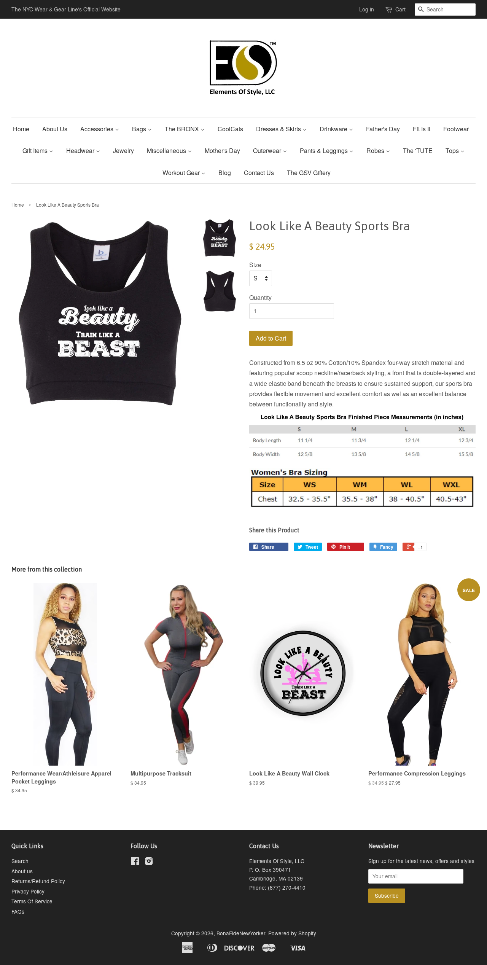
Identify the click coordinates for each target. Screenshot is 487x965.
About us (22, 871)
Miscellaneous (167, 150)
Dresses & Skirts (279, 128)
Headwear (81, 150)
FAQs (17, 911)
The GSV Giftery (309, 172)
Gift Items (35, 150)
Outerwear (268, 150)
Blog (224, 172)
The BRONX (183, 128)
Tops (453, 150)
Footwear (456, 128)
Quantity (260, 297)
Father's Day (383, 128)
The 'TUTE (418, 150)
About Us (54, 128)
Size (255, 264)
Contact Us (259, 172)
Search (20, 861)
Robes (376, 150)
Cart (400, 9)
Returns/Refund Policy (38, 881)
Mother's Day (222, 150)
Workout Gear (181, 172)
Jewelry (123, 150)
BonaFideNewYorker (240, 933)
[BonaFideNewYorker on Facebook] (135, 862)
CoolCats (230, 128)
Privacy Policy (28, 891)
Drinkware (334, 128)
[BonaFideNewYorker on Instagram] (149, 862)
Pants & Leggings (324, 150)
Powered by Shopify (292, 933)
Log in (366, 9)
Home (21, 128)
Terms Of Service (32, 901)
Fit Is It (421, 128)
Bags (140, 128)
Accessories (97, 128)
